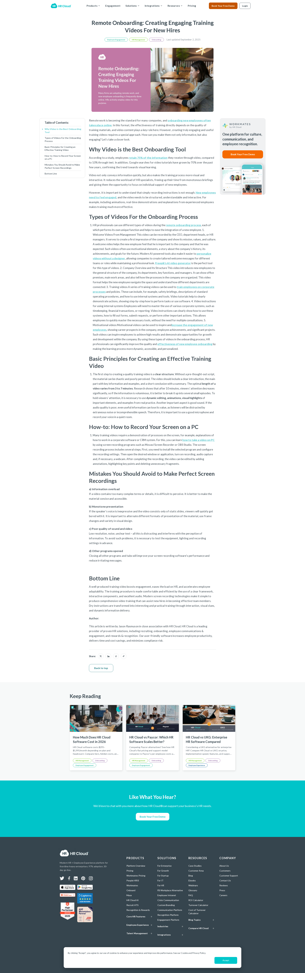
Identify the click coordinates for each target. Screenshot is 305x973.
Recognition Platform (168, 915)
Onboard (130, 890)
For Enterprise (164, 865)
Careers (223, 895)
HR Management (138, 40)
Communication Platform (169, 910)
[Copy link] (123, 656)
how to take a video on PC (198, 440)
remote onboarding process (183, 225)
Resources (174, 5)
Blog (190, 875)
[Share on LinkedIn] (108, 656)
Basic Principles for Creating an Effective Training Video (60, 148)
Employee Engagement (116, 40)
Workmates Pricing (135, 875)
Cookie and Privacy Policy (193, 953)
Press (222, 890)
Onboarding (156, 40)
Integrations (152, 5)
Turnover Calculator (198, 905)
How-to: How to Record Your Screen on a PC (63, 157)
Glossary (192, 890)
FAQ (190, 895)
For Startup (163, 875)
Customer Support (228, 875)
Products (92, 5)
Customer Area (196, 870)
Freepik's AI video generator (173, 263)
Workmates (132, 885)
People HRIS (132, 880)
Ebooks (192, 880)
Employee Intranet (166, 895)
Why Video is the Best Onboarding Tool (63, 131)
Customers (224, 870)
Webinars (193, 885)
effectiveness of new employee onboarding (184, 344)
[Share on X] (101, 656)
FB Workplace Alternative (170, 890)
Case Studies (195, 865)
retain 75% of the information (148, 157)
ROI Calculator (195, 900)
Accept (226, 960)
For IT (160, 880)
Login (245, 5)
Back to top (101, 667)
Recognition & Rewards (138, 910)
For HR (160, 885)
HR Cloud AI (132, 900)
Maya (129, 895)
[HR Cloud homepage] (74, 853)
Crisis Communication (168, 900)
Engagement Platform (168, 919)
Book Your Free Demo (223, 5)
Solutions (131, 5)
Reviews (223, 885)
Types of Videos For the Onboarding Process (63, 139)
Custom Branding (166, 905)
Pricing (192, 5)
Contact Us (225, 880)
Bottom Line (51, 173)
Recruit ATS (132, 905)
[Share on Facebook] (116, 656)
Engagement (112, 5)
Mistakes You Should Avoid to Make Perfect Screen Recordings (62, 166)
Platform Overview (135, 865)
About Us (224, 865)
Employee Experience (197, 765)
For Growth (163, 870)
